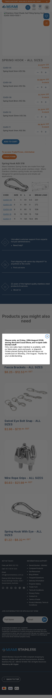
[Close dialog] (47, 336)
